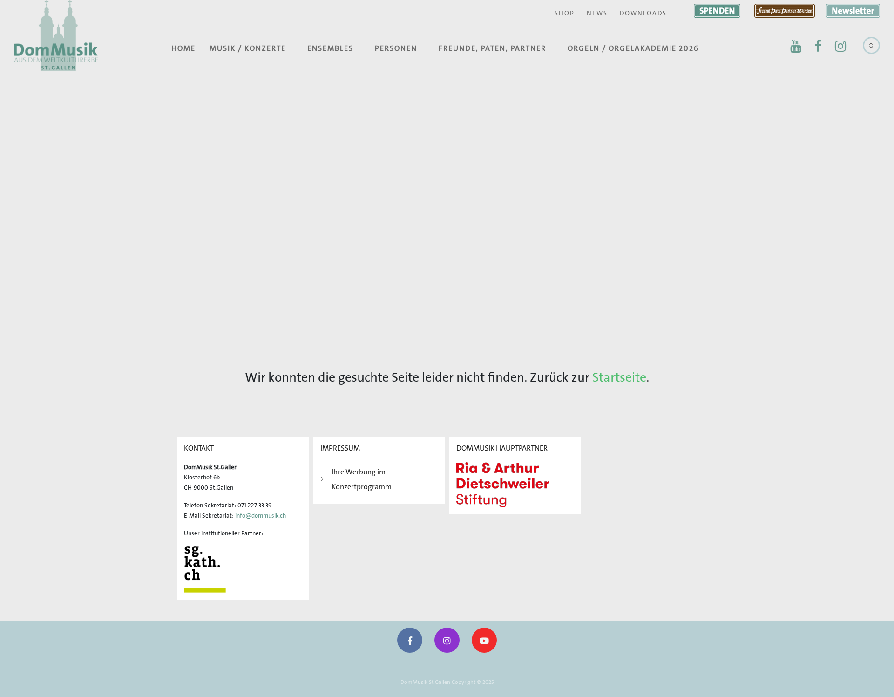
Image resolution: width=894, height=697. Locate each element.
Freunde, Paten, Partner (492, 48)
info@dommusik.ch (260, 515)
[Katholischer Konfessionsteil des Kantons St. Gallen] (205, 569)
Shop (565, 13)
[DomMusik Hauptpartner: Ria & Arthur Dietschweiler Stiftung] (502, 484)
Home (183, 48)
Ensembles (330, 48)
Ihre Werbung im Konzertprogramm (362, 479)
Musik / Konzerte (248, 48)
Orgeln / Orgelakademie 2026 (633, 48)
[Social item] (796, 46)
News (597, 13)
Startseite (619, 377)
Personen (396, 48)
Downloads (643, 13)
